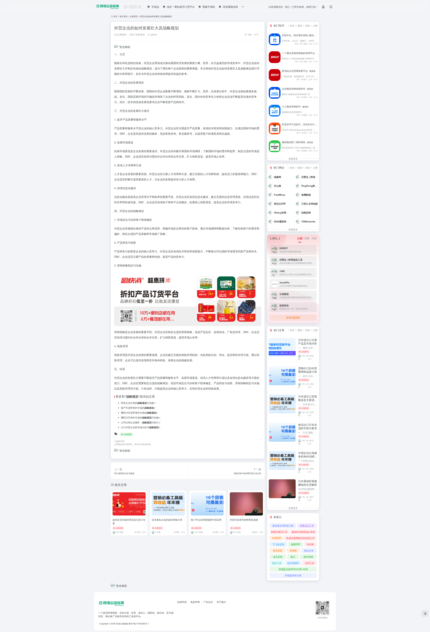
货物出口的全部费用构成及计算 (307, 370)
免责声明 (195, 602)
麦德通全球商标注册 (282, 525)
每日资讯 (123, 16)
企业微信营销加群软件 (297, 88)
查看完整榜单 (293, 317)
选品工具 (276, 563)
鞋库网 (310, 544)
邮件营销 (308, 556)
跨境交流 (305, 379)
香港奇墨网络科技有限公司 (300, 538)
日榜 (300, 238)
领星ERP (295, 544)
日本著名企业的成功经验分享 (167, 519)
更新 (299, 25)
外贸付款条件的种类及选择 (244, 519)
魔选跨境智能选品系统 (303, 531)
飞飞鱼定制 (278, 544)
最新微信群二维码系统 (297, 142)
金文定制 (278, 556)
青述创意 (277, 550)
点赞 (315, 25)
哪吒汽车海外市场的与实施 (140, 417)
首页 (115, 16)
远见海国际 (293, 563)
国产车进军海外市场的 (137, 407)
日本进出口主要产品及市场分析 (307, 341)
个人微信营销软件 (295, 106)
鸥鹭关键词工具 (279, 531)
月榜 (314, 238)
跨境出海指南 (122, 623)
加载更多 (293, 158)
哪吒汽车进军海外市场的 (138, 412)
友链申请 (182, 602)
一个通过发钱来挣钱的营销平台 (302, 53)
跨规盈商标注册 (293, 575)
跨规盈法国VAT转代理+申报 (293, 569)
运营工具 (309, 563)
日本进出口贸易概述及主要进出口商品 (307, 399)
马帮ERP (276, 538)
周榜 (307, 238)
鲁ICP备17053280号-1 (138, 623)
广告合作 (208, 602)
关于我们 (221, 602)
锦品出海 (308, 550)
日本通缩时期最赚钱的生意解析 (307, 483)
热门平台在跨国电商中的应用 (206, 519)
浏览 (307, 25)
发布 (292, 25)
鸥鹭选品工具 (307, 525)
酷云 (293, 556)
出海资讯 (134, 16)
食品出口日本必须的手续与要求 (307, 426)
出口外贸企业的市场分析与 (140, 427)
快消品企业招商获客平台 (298, 70)
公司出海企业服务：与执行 (140, 422)
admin (153, 34)
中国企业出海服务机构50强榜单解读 (307, 456)
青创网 (293, 550)
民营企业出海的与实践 (137, 403)
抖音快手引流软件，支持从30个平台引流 (307, 124)
